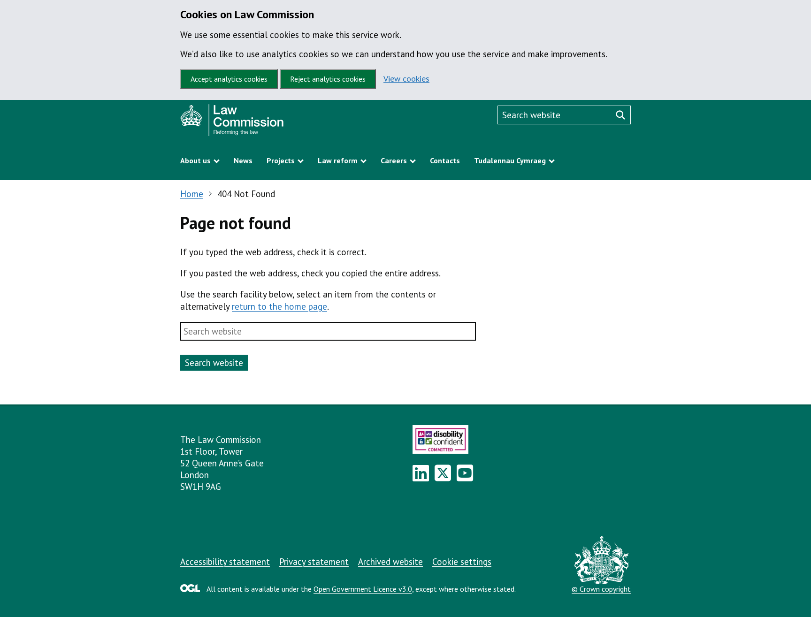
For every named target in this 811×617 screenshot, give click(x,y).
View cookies (406, 78)
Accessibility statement (225, 561)
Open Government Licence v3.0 (363, 589)
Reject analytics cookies (328, 79)
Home (191, 193)
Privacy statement (314, 561)
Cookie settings (461, 561)
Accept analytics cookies (229, 79)
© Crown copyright (601, 589)
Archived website (390, 561)
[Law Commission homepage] (267, 122)
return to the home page (279, 306)
